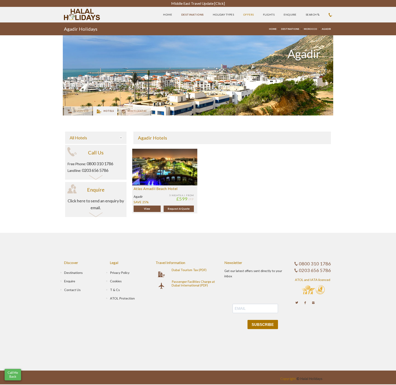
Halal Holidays (311, 379)
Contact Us (72, 290)
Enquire (290, 14)
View (147, 208)
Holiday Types (223, 14)
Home (167, 14)
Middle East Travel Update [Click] (198, 3)
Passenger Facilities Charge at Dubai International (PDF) (193, 283)
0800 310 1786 (100, 163)
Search (311, 14)
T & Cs (115, 290)
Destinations (192, 14)
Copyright (288, 379)
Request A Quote (179, 208)
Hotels (109, 110)
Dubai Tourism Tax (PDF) (189, 270)
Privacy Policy (119, 273)
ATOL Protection (122, 298)
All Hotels (78, 137)
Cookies (116, 281)
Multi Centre (137, 110)
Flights (269, 14)
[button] (13, 374)
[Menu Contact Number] (330, 14)
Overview (81, 110)
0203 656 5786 (95, 170)
